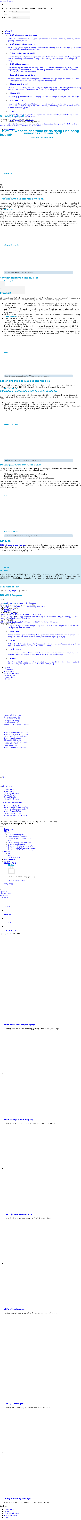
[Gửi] (5, 14)
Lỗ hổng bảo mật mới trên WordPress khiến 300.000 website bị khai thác (29, 622)
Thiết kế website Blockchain (15, 748)
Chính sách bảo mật (12, 717)
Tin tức (11, 125)
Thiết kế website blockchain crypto (22, 848)
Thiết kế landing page (12, 738)
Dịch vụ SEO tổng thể (12, 740)
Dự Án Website (4, 125)
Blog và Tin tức (10, 677)
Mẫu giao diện (10, 859)
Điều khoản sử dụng (12, 719)
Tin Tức (7, 852)
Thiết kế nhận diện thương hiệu (16, 734)
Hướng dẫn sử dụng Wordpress (16, 724)
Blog (6, 1517)
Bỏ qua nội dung (6, 1)
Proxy (10, 840)
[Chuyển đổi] (1, 777)
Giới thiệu (7, 670)
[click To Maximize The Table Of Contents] (2, 283)
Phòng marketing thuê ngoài (19, 839)
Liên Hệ (7, 679)
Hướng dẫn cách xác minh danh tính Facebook (18, 603)
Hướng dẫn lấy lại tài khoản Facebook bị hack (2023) (20, 614)
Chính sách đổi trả (11, 723)
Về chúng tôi (9, 789)
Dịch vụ (7, 33)
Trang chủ (8, 829)
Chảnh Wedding (6, 611)
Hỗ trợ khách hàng (11, 673)
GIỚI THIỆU (8, 31)
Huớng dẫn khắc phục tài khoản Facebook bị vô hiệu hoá (22, 607)
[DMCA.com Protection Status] (15, 700)
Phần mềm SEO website (17, 837)
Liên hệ (7, 861)
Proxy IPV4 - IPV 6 (11, 744)
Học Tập (11, 856)
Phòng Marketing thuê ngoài (15, 742)
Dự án (6, 1511)
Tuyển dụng (9, 672)
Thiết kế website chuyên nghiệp (17, 732)
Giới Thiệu (8, 831)
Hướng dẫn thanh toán (13, 715)
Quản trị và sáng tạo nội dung (16, 736)
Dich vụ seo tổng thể (16, 835)
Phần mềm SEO (10, 746)
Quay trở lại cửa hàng (16, 880)
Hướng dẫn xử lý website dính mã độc (15, 618)
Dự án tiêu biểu (10, 675)
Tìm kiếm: (8, 12)
